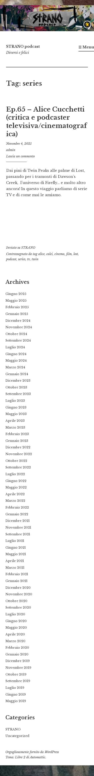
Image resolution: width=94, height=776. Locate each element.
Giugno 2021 (15, 548)
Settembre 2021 (17, 534)
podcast (11, 259)
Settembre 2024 (18, 340)
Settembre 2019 (17, 681)
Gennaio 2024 (16, 374)
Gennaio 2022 (16, 514)
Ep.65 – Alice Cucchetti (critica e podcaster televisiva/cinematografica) (46, 122)
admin (10, 150)
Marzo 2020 (15, 641)
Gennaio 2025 (16, 314)
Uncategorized (17, 736)
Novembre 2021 (18, 527)
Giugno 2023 (15, 407)
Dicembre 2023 (17, 381)
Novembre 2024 (18, 327)
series (21, 259)
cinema (59, 254)
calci (49, 254)
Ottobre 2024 (16, 334)
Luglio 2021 (14, 541)
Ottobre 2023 (16, 387)
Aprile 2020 (15, 634)
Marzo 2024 (15, 367)
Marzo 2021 (14, 568)
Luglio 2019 (14, 688)
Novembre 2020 (18, 594)
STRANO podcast (23, 46)
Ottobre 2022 (16, 461)
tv (28, 259)
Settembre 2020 (18, 607)
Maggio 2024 (16, 360)
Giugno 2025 (15, 294)
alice (41, 254)
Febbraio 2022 (17, 507)
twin (35, 259)
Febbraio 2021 (16, 574)
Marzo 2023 (15, 427)
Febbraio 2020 (17, 648)
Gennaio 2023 (16, 441)
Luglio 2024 (15, 347)
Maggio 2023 (16, 414)
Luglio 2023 (15, 401)
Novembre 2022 (18, 454)
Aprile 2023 (15, 421)
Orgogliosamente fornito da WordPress (32, 752)
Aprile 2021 (14, 561)
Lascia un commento (20, 156)
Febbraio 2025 (17, 307)
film (69, 254)
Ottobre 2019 (15, 674)
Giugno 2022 (15, 481)
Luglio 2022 (15, 474)
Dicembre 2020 (18, 588)
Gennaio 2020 (16, 654)
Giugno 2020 (16, 621)
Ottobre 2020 (16, 601)
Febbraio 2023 (17, 434)
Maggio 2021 (15, 554)
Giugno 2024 (15, 354)
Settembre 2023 (18, 394)
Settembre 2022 (18, 467)
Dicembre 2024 (17, 321)
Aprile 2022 (15, 494)
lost (75, 254)
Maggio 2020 (16, 628)
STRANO (28, 248)
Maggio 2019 (15, 701)
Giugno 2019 (15, 694)
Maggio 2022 (16, 487)
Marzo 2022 (15, 501)
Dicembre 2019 (17, 661)
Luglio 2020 (15, 614)
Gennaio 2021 (16, 581)
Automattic (37, 757)
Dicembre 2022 (17, 447)
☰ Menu (86, 47)
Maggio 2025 (15, 301)
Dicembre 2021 (17, 521)
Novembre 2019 (18, 668)
